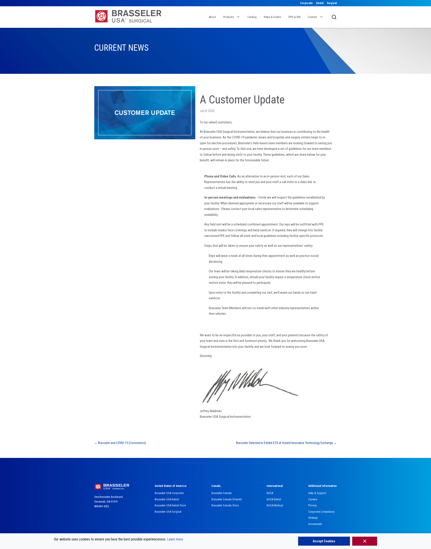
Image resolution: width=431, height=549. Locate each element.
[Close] (364, 541)
